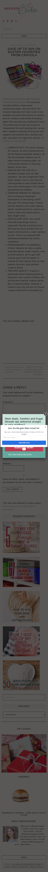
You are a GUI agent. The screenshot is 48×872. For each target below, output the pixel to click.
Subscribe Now (24, 443)
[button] (24, 428)
